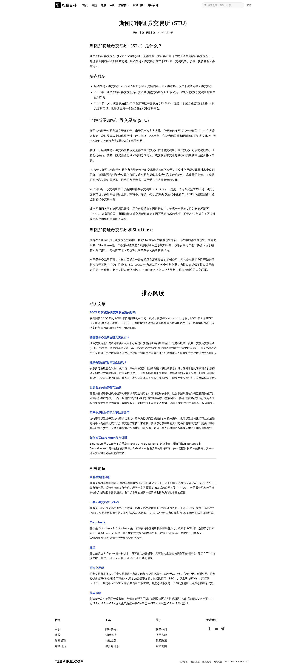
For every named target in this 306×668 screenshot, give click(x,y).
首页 (85, 5)
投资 (135, 32)
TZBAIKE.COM (69, 661)
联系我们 (161, 629)
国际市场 (150, 32)
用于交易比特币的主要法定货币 (109, 412)
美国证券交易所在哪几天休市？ (109, 337)
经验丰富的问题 (100, 477)
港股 (103, 5)
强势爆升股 (112, 646)
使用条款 (161, 635)
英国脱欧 (95, 593)
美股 (94, 5)
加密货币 (123, 5)
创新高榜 (111, 635)
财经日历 (138, 5)
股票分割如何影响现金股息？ (108, 362)
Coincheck (97, 522)
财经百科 (153, 5)
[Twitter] (223, 629)
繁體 (249, 5)
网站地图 (161, 646)
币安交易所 (97, 568)
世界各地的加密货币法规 (105, 387)
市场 (142, 32)
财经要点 (111, 629)
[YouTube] (216, 629)
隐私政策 (161, 640)
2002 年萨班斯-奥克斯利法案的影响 (113, 312)
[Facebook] (209, 629)
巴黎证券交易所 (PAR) (104, 502)
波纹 (92, 547)
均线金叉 (111, 640)
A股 (112, 5)
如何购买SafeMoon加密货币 (108, 437)
